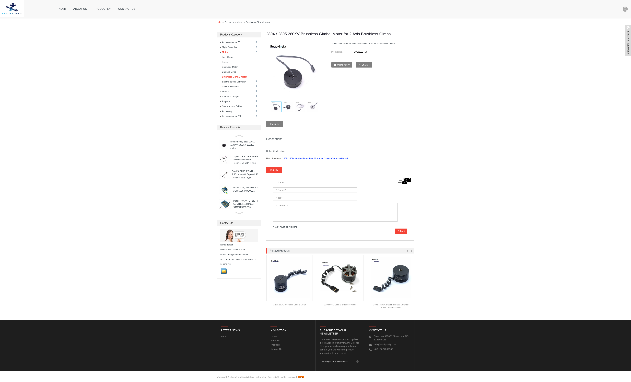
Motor (240, 22)
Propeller (226, 101)
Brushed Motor (229, 72)
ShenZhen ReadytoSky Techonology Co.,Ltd (253, 377)
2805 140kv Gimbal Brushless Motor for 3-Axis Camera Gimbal (315, 158)
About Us (80, 8)
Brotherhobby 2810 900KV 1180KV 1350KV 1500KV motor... (242, 144)
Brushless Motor (230, 67)
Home (63, 8)
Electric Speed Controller (234, 82)
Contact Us (126, 8)
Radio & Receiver (230, 86)
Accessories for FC (231, 42)
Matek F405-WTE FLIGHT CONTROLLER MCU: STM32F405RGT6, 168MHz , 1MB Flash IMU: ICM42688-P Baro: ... (246, 207)
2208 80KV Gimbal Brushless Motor (340, 305)
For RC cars (228, 57)
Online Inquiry (343, 65)
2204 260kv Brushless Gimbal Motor (289, 305)
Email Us (366, 65)
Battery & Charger (230, 96)
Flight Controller (229, 47)
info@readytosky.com (238, 254)
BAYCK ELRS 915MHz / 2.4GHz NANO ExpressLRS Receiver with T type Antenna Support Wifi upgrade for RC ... (245, 177)
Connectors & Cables (232, 106)
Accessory (227, 111)
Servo (225, 62)
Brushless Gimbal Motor (258, 22)
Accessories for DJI (231, 116)
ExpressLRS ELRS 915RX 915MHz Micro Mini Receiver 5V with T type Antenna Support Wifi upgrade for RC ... (245, 163)
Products (101, 8)
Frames (225, 91)
